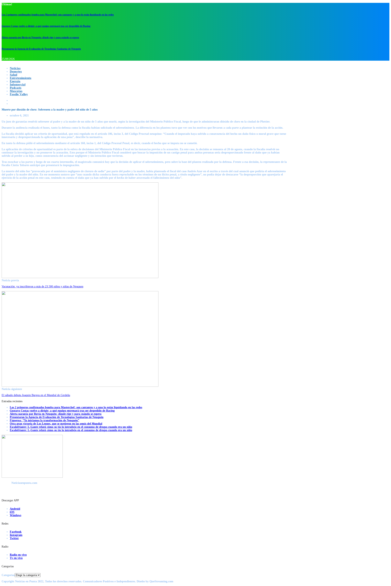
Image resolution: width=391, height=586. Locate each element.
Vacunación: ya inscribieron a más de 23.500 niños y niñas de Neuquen (42, 286)
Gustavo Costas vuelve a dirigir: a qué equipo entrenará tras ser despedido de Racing (46, 26)
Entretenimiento (20, 78)
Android (15, 508)
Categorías (8, 575)
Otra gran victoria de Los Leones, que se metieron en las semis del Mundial (56, 423)
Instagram (16, 535)
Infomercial (17, 84)
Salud (13, 74)
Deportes (16, 71)
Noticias (15, 68)
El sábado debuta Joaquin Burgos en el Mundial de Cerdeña (36, 395)
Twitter (14, 538)
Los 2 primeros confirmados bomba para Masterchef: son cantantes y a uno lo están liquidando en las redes (58, 14)
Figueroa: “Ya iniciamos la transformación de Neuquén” (44, 420)
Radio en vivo (18, 554)
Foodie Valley (19, 94)
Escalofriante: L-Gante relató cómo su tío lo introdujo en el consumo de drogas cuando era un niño (71, 426)
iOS (12, 512)
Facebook (16, 531)
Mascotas (16, 91)
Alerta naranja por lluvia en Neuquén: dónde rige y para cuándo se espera (40, 37)
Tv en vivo (16, 558)
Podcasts (15, 87)
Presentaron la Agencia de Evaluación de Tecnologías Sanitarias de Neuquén (41, 48)
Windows (15, 515)
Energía (15, 81)
